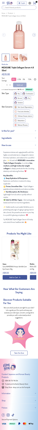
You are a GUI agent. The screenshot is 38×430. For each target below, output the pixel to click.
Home (3, 13)
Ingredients (7, 138)
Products (10, 13)
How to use (6, 145)
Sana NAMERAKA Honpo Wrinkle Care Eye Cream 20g (15, 267)
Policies (4, 408)
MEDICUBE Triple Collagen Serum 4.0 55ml (14, 16)
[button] (15, 259)
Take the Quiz (19, 353)
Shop (3, 400)
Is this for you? (8, 130)
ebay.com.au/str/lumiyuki (21, 387)
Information (6, 393)
